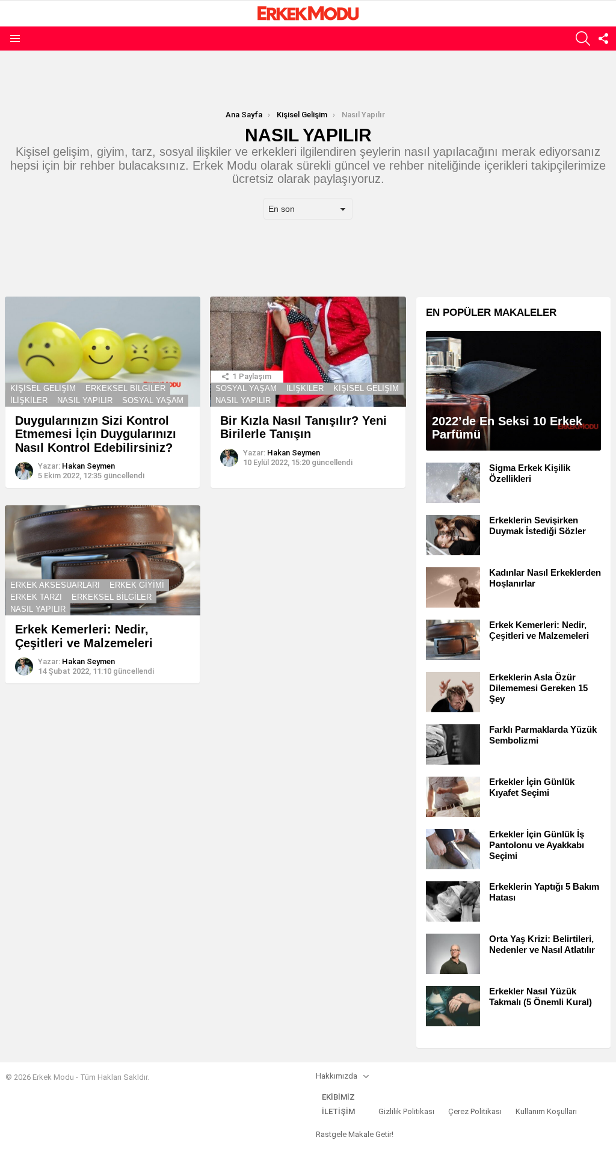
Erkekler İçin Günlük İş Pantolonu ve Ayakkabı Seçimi (536, 845)
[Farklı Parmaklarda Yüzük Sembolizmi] (453, 744)
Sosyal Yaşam (152, 400)
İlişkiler (29, 400)
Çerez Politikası (475, 1111)
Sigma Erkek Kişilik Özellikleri (529, 473)
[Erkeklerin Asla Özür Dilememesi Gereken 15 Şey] (453, 692)
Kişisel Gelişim (43, 388)
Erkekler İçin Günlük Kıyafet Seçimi (531, 787)
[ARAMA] (583, 38)
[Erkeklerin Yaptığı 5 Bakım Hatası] (453, 901)
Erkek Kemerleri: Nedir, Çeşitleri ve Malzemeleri (84, 636)
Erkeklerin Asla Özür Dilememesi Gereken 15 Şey (538, 688)
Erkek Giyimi (136, 585)
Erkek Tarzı (36, 597)
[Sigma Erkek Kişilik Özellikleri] (453, 483)
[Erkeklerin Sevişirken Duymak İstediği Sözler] (453, 535)
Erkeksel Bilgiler (125, 388)
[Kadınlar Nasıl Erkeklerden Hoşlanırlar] (453, 587)
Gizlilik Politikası (406, 1111)
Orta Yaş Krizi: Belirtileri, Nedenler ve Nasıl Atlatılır (542, 944)
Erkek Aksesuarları (55, 585)
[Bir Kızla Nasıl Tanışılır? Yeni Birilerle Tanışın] (307, 352)
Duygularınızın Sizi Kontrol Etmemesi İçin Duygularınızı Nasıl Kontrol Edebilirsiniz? (95, 434)
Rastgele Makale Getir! (354, 1134)
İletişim (338, 1111)
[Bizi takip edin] (603, 38)
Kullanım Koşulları (546, 1111)
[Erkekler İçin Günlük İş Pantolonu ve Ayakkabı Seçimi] (453, 849)
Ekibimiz (338, 1096)
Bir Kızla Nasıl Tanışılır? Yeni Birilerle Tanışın (303, 427)
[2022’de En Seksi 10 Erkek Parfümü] (513, 390)
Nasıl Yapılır (84, 400)
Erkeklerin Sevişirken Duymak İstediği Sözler (537, 525)
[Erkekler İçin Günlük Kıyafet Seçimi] (453, 797)
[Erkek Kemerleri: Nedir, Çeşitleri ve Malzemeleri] (102, 560)
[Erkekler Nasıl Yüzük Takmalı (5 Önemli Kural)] (453, 1006)
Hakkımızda (336, 1075)
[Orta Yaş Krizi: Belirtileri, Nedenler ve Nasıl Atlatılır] (453, 954)
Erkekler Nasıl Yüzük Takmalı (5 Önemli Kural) (540, 996)
